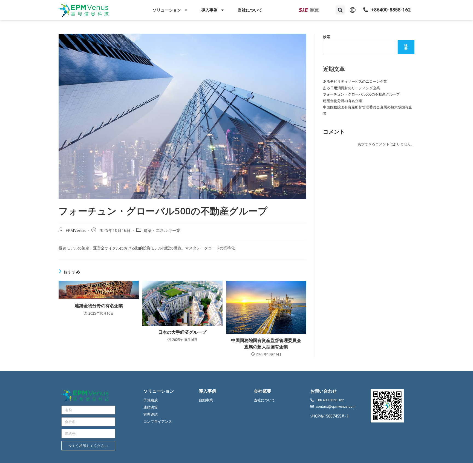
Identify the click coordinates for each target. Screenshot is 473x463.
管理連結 (150, 414)
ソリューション (166, 10)
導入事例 (209, 10)
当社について (250, 10)
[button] (340, 10)
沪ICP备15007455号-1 (329, 416)
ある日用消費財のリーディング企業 (351, 87)
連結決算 (150, 407)
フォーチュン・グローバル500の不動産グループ (361, 94)
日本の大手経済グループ (182, 332)
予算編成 (150, 400)
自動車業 (206, 400)
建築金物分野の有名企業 (99, 306)
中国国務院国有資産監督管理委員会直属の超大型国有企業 (266, 343)
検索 (326, 36)
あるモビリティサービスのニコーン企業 (355, 81)
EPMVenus (76, 230)
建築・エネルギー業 (161, 230)
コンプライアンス (157, 421)
